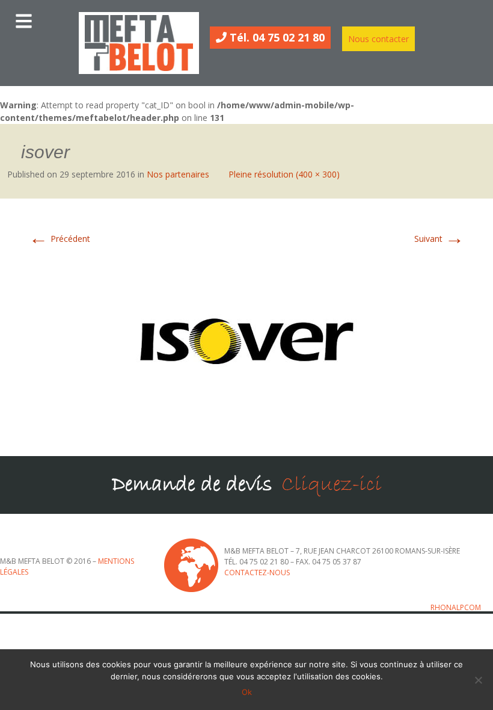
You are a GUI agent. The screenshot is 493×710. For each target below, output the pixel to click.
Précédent (59, 238)
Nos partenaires (178, 174)
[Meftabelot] (139, 43)
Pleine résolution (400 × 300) (284, 174)
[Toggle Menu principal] (246, 18)
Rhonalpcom (455, 607)
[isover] (246, 341)
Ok (247, 692)
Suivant (439, 238)
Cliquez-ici (331, 484)
